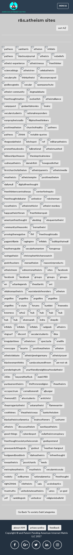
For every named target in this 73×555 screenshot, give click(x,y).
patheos (8, 49)
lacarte (24, 348)
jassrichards (29, 462)
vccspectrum (11, 391)
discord (22, 334)
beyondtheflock (23, 376)
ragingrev (29, 241)
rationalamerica (42, 476)
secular (28, 84)
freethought (62, 476)
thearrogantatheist (14, 405)
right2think (10, 483)
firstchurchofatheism (15, 170)
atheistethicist (30, 205)
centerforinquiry (44, 191)
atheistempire (29, 177)
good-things (10, 433)
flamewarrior (55, 405)
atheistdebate (12, 355)
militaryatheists (58, 141)
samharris (23, 49)
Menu (64, 7)
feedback (54, 527)
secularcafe (10, 77)
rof (43, 141)
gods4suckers (11, 262)
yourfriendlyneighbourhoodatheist (44, 369)
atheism (38, 49)
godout (35, 448)
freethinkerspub (38, 212)
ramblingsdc (19, 497)
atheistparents (40, 170)
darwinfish (31, 163)
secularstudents (13, 113)
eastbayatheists (48, 426)
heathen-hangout (53, 448)
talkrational (35, 148)
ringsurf (8, 334)
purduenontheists (14, 383)
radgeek (47, 326)
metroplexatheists (14, 469)
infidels (51, 49)
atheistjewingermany (36, 355)
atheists (44, 56)
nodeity (8, 476)
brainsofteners (42, 419)
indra (42, 319)
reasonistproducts (53, 262)
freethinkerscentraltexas (17, 191)
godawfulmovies (30, 106)
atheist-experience (14, 63)
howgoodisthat (50, 163)
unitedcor (36, 198)
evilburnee (23, 476)
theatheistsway (29, 412)
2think (21, 134)
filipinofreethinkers (39, 120)
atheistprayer (59, 355)
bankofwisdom (50, 412)
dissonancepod (48, 77)
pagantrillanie (11, 241)
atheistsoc (30, 341)
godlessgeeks (11, 84)
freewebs (63, 305)
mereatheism (31, 262)
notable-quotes (38, 134)
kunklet (49, 305)
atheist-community (14, 91)
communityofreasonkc (16, 227)
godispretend (50, 440)
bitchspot (31, 141)
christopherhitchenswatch (38, 255)
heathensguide (12, 248)
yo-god (63, 490)
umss (51, 490)
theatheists (59, 383)
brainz (47, 106)
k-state (23, 305)
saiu (40, 483)
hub (32, 312)
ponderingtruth (12, 369)
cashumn (60, 419)
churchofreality (34, 127)
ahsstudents (28, 398)
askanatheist (37, 405)
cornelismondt (31, 391)
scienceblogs (11, 70)
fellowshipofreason (14, 155)
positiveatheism (12, 127)
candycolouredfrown (40, 362)
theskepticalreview (40, 155)
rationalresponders (37, 113)
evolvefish (35, 98)
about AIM (19, 527)
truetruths (10, 490)
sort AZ (62, 27)
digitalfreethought (28, 184)
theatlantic (38, 284)
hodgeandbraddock (14, 455)
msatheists (35, 469)
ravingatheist (11, 255)
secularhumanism (35, 248)
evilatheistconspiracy (52, 433)
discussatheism (26, 426)
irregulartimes (11, 341)
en (5, 284)
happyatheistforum (14, 212)
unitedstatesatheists (32, 490)
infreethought (57, 455)
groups (38, 277)
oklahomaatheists (13, 291)
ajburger (48, 391)
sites (50, 269)
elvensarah (28, 319)
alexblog (36, 220)
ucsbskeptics (54, 483)
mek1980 (43, 376)
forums (35, 305)
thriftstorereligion (38, 383)
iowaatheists (11, 462)
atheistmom (10, 269)
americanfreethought (15, 220)
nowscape (9, 348)
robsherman (53, 198)
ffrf (32, 234)
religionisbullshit (55, 497)
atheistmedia (60, 170)
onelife (60, 341)
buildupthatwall (60, 241)
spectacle (46, 341)
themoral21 (10, 398)
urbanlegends (19, 284)
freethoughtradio (48, 234)
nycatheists (10, 205)
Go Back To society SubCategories (36, 512)
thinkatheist (28, 77)
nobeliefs (59, 56)
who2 (22, 312)
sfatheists (26, 483)
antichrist (46, 398)
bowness (9, 312)
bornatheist (39, 227)
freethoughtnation (14, 98)
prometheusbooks (14, 148)
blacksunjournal (26, 56)
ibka (56, 334)
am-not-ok (61, 362)
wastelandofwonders (39, 291)
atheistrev (28, 70)
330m (7, 376)
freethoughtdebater (15, 198)
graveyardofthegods (15, 448)
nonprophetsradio (13, 120)
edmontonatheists (32, 269)
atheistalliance (53, 98)
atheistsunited (54, 148)
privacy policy (37, 527)
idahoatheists (37, 455)
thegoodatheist (12, 141)
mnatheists (10, 177)
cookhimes (10, 412)
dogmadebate (37, 91)
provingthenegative (14, 234)
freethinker (55, 63)
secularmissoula (54, 469)
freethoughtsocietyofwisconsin (21, 440)
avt (50, 284)
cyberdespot (29, 433)
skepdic (54, 319)
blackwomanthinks (14, 362)
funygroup (54, 248)
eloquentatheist (55, 220)
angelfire (9, 298)
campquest (10, 106)
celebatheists (47, 70)
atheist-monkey (51, 205)
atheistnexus (37, 63)
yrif (6, 497)
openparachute (45, 84)
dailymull (8, 184)
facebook (63, 269)
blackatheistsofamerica (16, 419)
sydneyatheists (12, 163)
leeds (44, 462)
